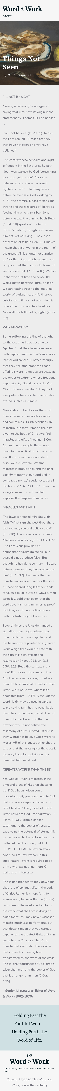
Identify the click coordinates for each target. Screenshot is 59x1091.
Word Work (22, 9)
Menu (7, 16)
